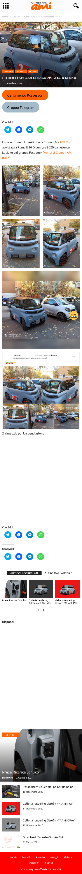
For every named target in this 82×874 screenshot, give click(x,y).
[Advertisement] (41, 482)
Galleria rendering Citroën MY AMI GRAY (49, 820)
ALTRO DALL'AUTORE (58, 573)
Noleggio (54, 857)
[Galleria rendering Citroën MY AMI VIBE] (41, 589)
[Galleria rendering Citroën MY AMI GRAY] (11, 824)
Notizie (33, 71)
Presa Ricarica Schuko (14, 600)
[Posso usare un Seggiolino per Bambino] (11, 791)
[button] (75, 6)
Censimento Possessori (25, 95)
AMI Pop (65, 142)
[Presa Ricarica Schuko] (14, 589)
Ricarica (48, 862)
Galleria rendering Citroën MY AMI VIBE (40, 601)
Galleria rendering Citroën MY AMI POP (66, 601)
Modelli (21, 71)
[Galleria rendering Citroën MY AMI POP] (67, 589)
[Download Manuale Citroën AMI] (11, 841)
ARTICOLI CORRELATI (24, 573)
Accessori (34, 862)
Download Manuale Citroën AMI (43, 837)
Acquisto (40, 857)
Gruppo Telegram (20, 107)
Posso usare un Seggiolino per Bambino (48, 787)
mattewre (7, 777)
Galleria (8, 71)
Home (5, 16)
